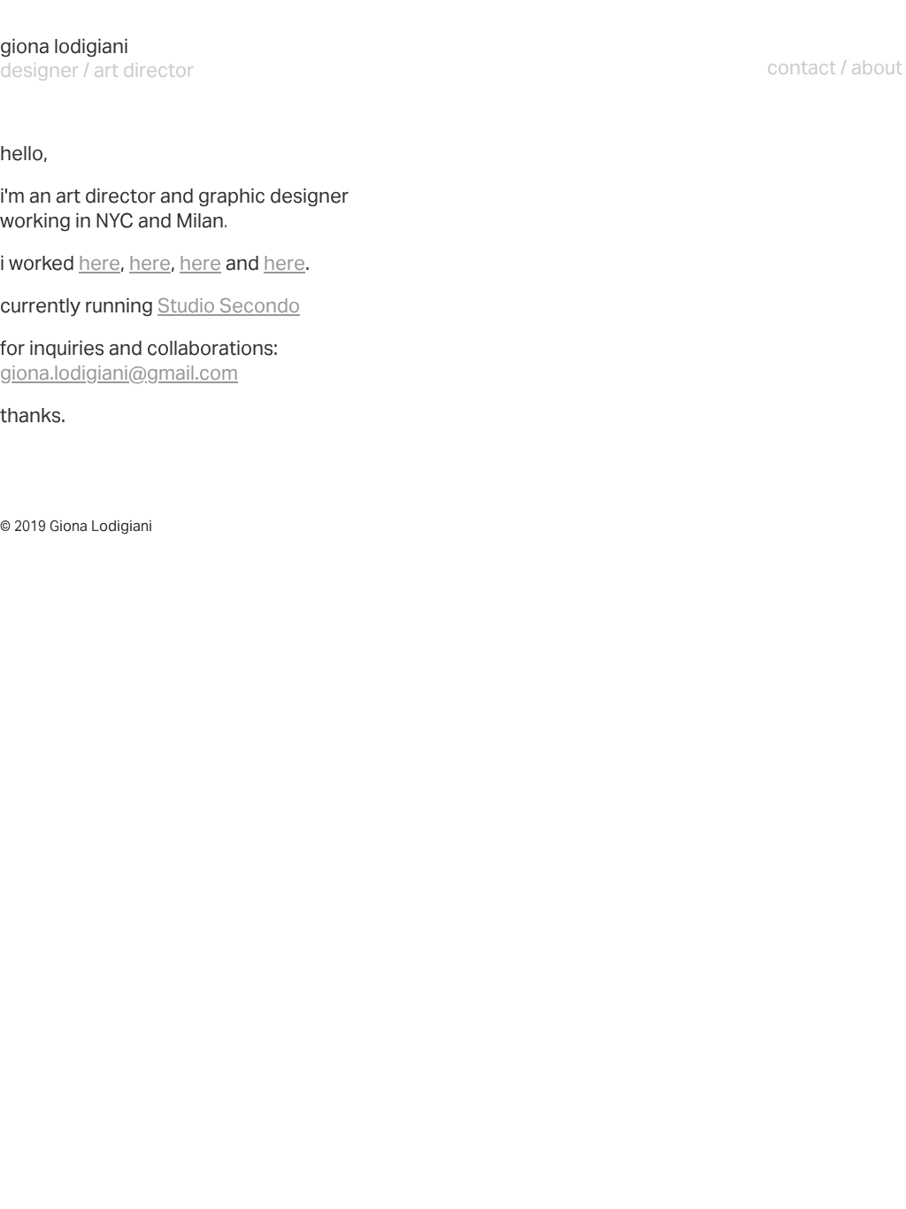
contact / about (834, 67)
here (99, 262)
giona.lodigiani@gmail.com (119, 372)
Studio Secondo (228, 305)
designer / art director (97, 70)
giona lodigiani (64, 46)
